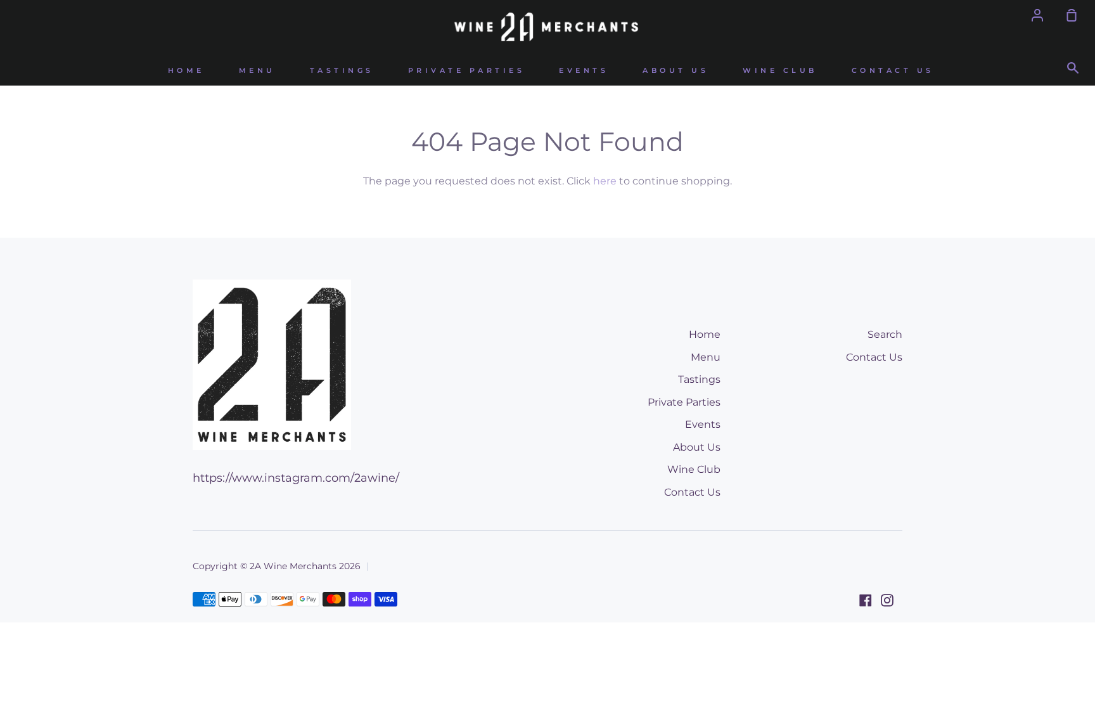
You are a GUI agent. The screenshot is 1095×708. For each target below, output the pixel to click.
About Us (675, 71)
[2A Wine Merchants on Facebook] (865, 600)
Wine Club (780, 71)
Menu (257, 71)
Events (583, 71)
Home (186, 71)
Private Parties (466, 71)
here (605, 181)
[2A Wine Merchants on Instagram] (887, 600)
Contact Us (893, 71)
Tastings (342, 71)
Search (885, 334)
